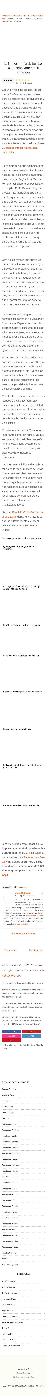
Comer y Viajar (8, 1095)
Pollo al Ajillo (7, 1334)
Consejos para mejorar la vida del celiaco (22, 692)
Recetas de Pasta (9, 1188)
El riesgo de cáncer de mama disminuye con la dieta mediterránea (21, 587)
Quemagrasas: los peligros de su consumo (18, 547)
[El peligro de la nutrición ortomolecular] (22, 683)
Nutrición (5, 1118)
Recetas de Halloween (11, 1165)
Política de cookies (24, 1372)
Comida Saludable (9, 1089)
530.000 (11, 1036)
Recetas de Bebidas (10, 1130)
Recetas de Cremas (10, 1148)
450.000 (31, 1031)
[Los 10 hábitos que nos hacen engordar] (22, 647)
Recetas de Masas (9, 1183)
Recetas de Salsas (9, 1218)
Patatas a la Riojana (10, 1340)
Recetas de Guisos (10, 1159)
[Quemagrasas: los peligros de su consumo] (22, 579)
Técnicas (5, 1259)
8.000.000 (12, 1031)
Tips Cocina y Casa (10, 1265)
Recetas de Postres (10, 1206)
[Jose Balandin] (9, 902)
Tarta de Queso (8, 1287)
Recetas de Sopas (9, 1224)
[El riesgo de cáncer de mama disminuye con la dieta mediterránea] (22, 616)
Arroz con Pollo (8, 1305)
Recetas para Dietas (23, 933)
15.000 (11, 1040)
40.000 (31, 1036)
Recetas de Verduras (10, 1241)
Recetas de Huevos (10, 1171)
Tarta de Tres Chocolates (12, 1322)
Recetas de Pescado (10, 1194)
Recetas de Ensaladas (11, 1153)
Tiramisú (5, 1328)
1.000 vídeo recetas (34, 916)
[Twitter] (41, 893)
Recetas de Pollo (9, 1200)
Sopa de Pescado (9, 1311)
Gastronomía (7, 1107)
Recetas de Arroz (9, 1124)
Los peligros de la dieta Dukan (17, 729)
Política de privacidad (23, 1376)
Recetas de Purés (9, 1212)
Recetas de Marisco (10, 1177)
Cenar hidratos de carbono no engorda (21, 805)
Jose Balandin (23, 893)
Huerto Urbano (8, 1112)
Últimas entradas (20, 887)
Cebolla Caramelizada (11, 1316)
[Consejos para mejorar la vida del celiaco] (22, 722)
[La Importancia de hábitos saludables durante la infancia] (22, 798)
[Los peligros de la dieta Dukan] (22, 756)
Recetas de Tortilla (9, 1235)
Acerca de (7, 887)
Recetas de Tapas (9, 1229)
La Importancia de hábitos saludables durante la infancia (22, 766)
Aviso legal (23, 1368)
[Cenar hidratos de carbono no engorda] (22, 836)
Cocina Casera (28, 896)
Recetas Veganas (9, 1253)
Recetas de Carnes (10, 1142)
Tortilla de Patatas (9, 1293)
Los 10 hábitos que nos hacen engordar (21, 625)
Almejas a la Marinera (11, 1346)
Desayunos (6, 1101)
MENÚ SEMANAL (9, 1281)
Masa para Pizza (9, 1299)
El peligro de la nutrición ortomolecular (21, 656)
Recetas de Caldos (10, 1136)
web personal (22, 924)
